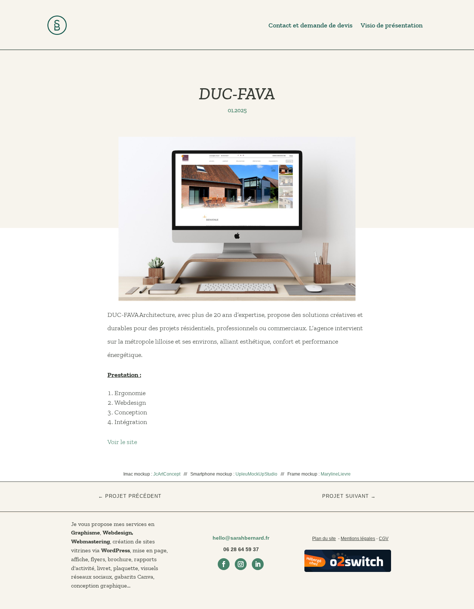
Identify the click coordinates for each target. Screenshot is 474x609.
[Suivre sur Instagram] (241, 564)
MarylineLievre (336, 474)
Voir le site (122, 442)
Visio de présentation (392, 25)
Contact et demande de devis (310, 25)
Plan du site (324, 538)
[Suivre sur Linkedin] (258, 564)
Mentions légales (358, 538)
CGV (383, 538)
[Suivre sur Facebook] (224, 564)
